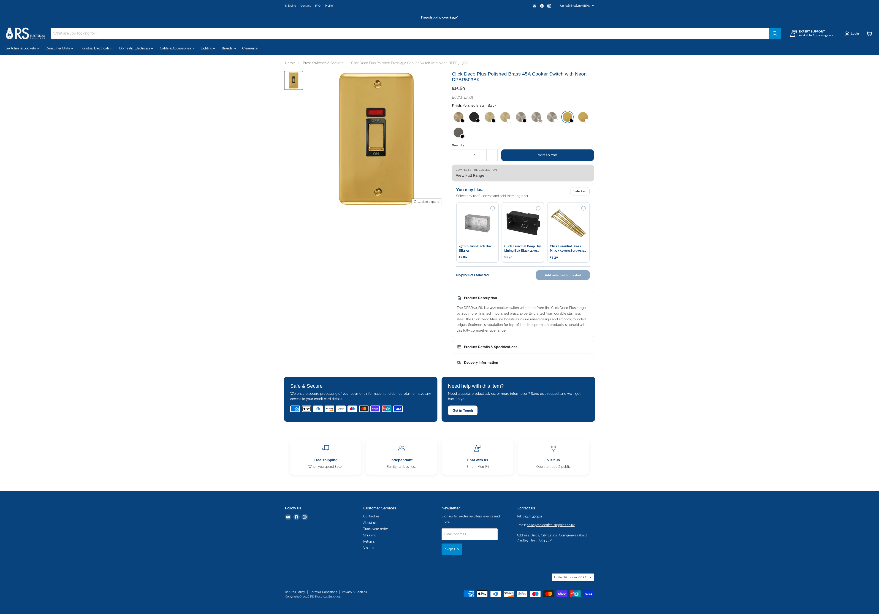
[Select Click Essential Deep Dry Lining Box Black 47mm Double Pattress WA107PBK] (538, 208)
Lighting (207, 48)
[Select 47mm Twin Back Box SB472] (492, 208)
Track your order (375, 529)
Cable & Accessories (176, 48)
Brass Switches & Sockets (323, 63)
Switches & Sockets (21, 48)
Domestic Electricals (135, 48)
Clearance (250, 48)
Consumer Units (58, 48)
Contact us (371, 516)
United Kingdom (575, 5)
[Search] (775, 33)
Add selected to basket (563, 275)
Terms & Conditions (323, 592)
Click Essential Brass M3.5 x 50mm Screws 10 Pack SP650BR (568, 248)
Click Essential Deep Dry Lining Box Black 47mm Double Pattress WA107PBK (522, 248)
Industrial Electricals (95, 48)
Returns (369, 541)
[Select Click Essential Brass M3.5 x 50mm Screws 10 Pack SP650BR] (583, 208)
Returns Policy (295, 592)
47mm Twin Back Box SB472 (475, 248)
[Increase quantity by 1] (492, 155)
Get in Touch (463, 410)
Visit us (368, 548)
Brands (227, 48)
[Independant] (401, 457)
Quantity (458, 145)
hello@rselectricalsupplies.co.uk (551, 525)
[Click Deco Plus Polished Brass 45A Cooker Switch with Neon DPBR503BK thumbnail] (294, 80)
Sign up (452, 549)
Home (290, 63)
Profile (329, 5)
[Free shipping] (325, 457)
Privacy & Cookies (354, 592)
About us (370, 523)
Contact (306, 5)
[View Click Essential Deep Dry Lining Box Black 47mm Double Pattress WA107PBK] (522, 223)
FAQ (317, 5)
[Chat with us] (477, 457)
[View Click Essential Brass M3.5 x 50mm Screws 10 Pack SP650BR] (568, 223)
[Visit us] (553, 457)
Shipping (290, 5)
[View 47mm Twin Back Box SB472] (477, 223)
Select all (579, 191)
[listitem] (458, 117)
